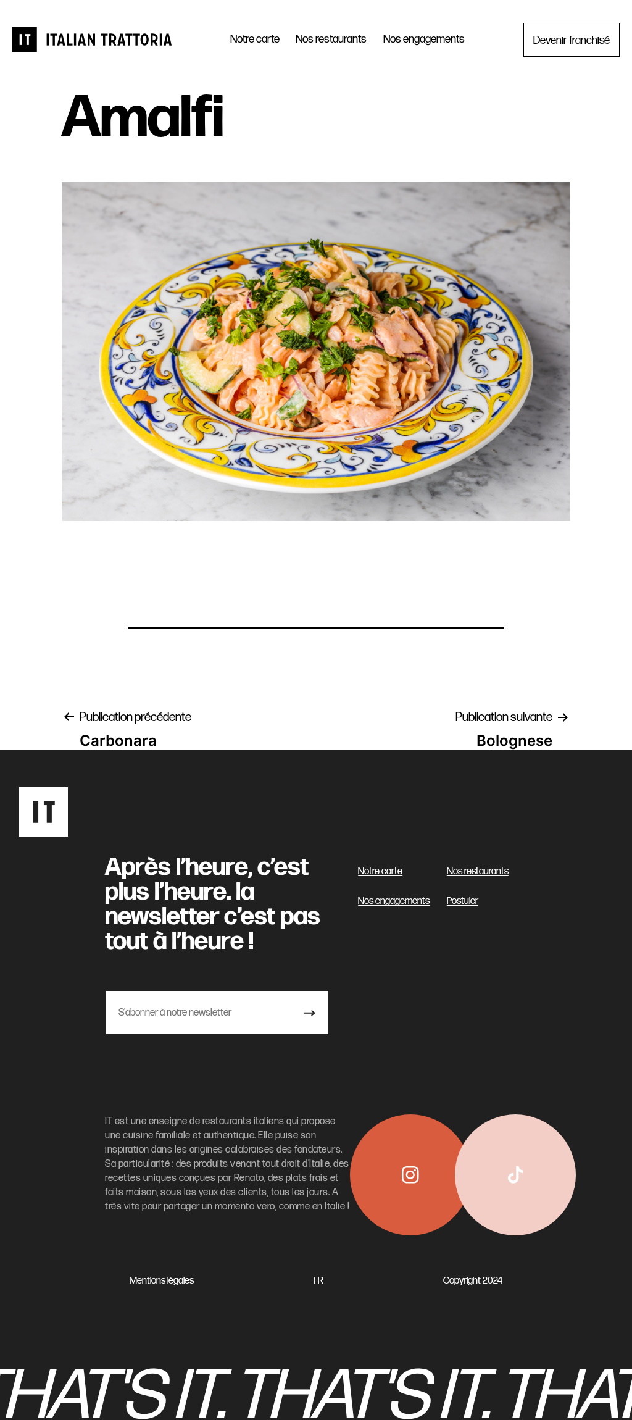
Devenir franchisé (571, 39)
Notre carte (255, 39)
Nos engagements (424, 39)
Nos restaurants (331, 39)
